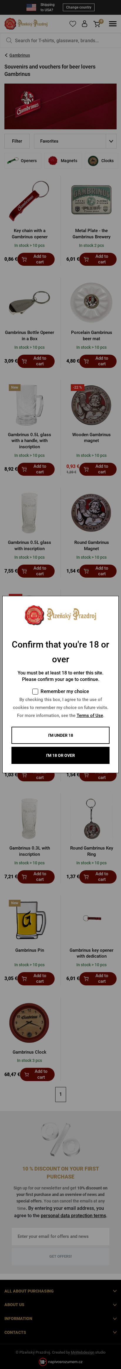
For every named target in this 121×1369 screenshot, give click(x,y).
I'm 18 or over (60, 755)
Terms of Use (90, 715)
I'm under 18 (60, 735)
